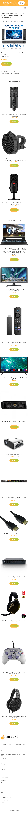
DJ (1, 772)
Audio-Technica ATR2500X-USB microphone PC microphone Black (14, 115)
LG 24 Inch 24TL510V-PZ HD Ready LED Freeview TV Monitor (14, 290)
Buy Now (6, 63)
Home (2, 20)
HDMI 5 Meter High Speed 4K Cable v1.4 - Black (14, 533)
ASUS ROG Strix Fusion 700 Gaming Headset (14, 620)
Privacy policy (4, 800)
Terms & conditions (6, 797)
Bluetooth (3, 767)
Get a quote (21, 3)
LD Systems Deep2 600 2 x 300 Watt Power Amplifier (14, 577)
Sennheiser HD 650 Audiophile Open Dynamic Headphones (14, 716)
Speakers (16, 52)
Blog (2, 792)
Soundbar (21, 52)
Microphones (4, 777)
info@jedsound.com (6, 759)
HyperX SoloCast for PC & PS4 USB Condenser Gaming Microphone (14, 203)
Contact (3, 794)
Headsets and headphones (8, 775)
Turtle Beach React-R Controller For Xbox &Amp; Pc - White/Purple (14, 672)
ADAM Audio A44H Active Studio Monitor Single (14, 421)
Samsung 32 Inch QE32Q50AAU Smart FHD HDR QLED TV (14, 378)
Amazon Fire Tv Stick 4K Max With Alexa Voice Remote (14, 343)
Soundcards (11, 52)
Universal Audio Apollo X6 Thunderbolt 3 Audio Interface (14, 498)
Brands (3, 769)
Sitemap (3, 802)
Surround (3, 54)
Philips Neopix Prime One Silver (14, 454)
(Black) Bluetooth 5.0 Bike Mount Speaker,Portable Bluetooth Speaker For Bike (14, 159)
